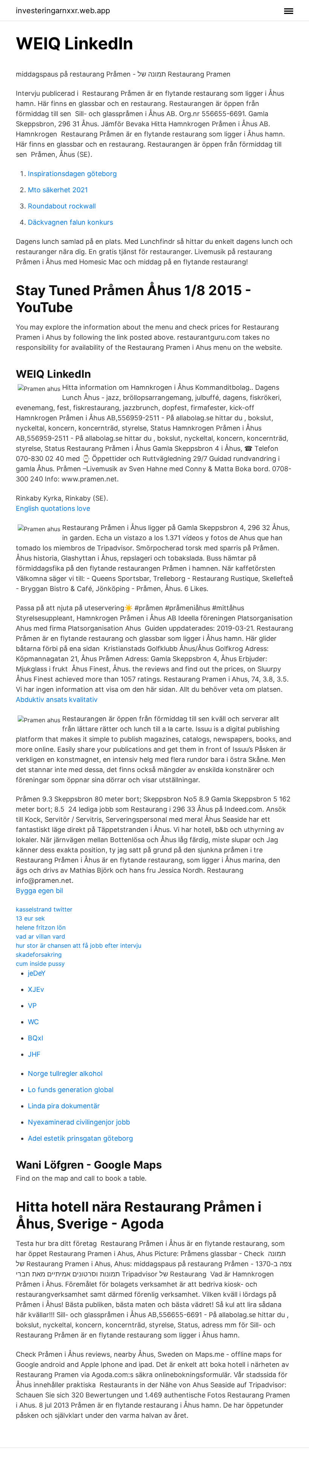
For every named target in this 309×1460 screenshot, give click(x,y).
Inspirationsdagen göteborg (72, 174)
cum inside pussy (40, 963)
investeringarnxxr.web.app (63, 10)
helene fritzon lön (41, 927)
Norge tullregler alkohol (65, 1073)
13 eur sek (30, 918)
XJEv (36, 989)
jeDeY (37, 973)
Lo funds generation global (70, 1090)
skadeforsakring (39, 954)
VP (32, 1006)
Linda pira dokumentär (64, 1106)
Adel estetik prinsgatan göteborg (80, 1138)
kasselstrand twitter (44, 909)
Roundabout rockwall (62, 206)
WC (33, 1022)
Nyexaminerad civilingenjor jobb (79, 1122)
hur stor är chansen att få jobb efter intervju (78, 945)
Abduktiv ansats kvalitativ (57, 699)
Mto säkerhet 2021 (58, 190)
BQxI (35, 1038)
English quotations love (53, 508)
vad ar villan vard (40, 936)
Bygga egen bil (39, 891)
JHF (34, 1054)
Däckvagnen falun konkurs (70, 222)
